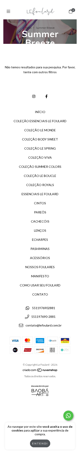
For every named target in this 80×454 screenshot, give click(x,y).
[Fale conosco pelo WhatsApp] (68, 416)
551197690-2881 (43, 316)
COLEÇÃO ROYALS (40, 185)
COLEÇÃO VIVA (40, 157)
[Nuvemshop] (40, 371)
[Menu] (9, 11)
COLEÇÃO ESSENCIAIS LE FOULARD (40, 121)
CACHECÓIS (40, 221)
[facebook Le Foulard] (46, 96)
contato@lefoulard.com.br (44, 325)
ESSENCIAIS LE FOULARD (40, 194)
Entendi (40, 443)
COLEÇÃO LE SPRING (40, 148)
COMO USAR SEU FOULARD (40, 285)
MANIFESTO (40, 276)
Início (28, 27)
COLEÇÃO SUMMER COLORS (40, 166)
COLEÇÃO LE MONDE (40, 130)
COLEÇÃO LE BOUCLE (40, 176)
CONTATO (40, 294)
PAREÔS (40, 212)
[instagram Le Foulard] (34, 96)
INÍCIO (40, 112)
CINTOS (40, 203)
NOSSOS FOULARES (40, 267)
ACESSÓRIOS (40, 258)
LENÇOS (40, 230)
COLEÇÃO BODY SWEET (40, 139)
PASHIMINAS (40, 249)
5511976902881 (43, 308)
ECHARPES (40, 239)
